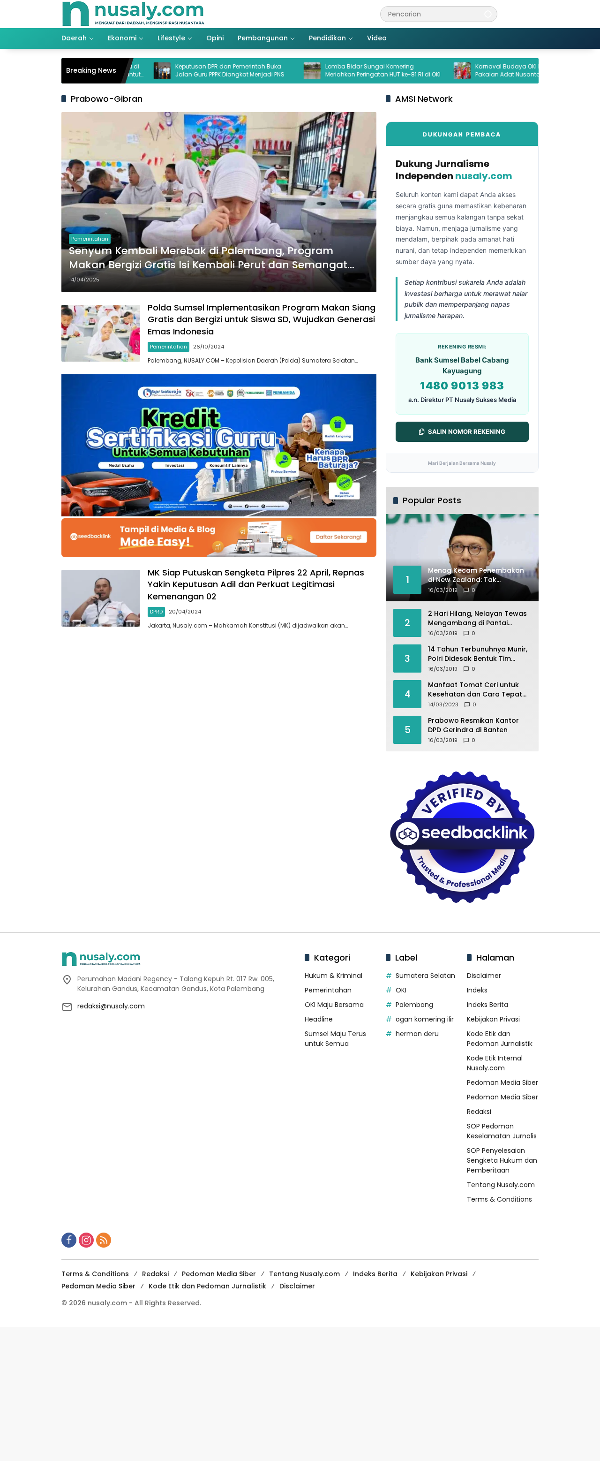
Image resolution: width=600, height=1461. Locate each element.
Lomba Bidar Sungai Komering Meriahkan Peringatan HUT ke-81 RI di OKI (339, 70)
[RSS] (103, 1240)
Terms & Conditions (499, 1199)
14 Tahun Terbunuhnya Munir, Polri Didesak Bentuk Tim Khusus (477, 654)
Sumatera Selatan (425, 975)
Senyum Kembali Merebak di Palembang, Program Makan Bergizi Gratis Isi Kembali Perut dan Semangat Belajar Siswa (208, 258)
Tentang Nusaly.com (501, 1184)
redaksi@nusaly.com (111, 1006)
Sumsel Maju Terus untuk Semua (335, 1038)
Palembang (414, 1004)
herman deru (417, 1033)
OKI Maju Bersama (334, 1004)
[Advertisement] (281, 1392)
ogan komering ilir (425, 1019)
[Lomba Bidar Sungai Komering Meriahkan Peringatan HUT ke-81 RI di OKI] (268, 70)
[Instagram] (86, 1240)
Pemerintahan (89, 238)
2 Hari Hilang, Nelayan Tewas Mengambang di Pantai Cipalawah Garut (477, 618)
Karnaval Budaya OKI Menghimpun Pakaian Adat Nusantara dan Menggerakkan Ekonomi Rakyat (481, 71)
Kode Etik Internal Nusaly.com (495, 1063)
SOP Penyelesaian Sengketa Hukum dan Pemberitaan (502, 1160)
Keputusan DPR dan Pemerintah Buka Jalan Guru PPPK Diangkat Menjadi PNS (185, 70)
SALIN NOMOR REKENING (466, 431)
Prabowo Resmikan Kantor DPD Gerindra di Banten (473, 725)
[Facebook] (68, 1240)
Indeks (477, 990)
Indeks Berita (487, 1004)
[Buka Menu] (533, 14)
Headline (319, 1019)
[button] (488, 14)
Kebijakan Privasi (493, 1019)
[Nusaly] (133, 13)
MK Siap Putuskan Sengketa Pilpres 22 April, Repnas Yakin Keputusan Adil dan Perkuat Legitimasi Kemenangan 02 (256, 584)
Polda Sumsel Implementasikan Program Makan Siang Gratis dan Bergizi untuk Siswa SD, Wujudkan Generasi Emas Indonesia (261, 319)
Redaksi (479, 1111)
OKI (401, 990)
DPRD (156, 611)
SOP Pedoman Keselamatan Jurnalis (502, 1131)
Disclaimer (484, 975)
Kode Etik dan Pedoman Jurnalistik (499, 1038)
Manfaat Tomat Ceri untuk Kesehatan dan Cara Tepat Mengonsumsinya (475, 690)
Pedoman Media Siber (502, 1082)
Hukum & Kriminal (333, 975)
